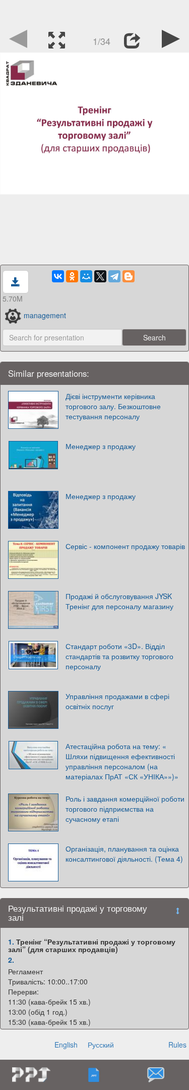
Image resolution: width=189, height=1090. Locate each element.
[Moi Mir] (86, 276)
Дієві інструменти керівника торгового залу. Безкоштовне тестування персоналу (113, 406)
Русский (101, 1044)
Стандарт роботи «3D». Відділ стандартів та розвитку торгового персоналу (119, 656)
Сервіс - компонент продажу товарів (125, 546)
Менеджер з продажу (101, 446)
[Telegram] (114, 276)
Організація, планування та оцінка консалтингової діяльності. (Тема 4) (124, 854)
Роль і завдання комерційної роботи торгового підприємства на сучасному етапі (125, 809)
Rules (177, 1044)
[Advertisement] (94, 12)
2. (11, 960)
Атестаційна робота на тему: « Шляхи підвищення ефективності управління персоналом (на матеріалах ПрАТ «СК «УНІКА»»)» (122, 761)
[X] (100, 276)
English (66, 1044)
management (45, 315)
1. (11, 941)
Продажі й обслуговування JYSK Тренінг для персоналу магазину (119, 601)
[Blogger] (128, 276)
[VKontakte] (58, 276)
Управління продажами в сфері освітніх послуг (117, 701)
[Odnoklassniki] (72, 276)
